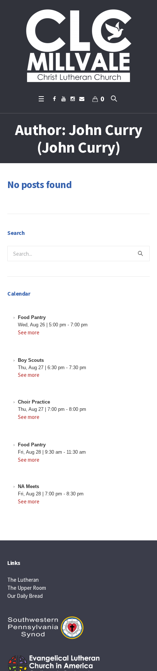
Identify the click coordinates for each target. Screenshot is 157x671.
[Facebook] (54, 98)
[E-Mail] (81, 98)
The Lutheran (23, 579)
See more (28, 332)
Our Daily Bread (25, 595)
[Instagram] (72, 98)
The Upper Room (26, 587)
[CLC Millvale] (78, 45)
